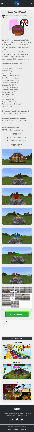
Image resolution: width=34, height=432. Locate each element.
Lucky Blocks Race (17, 342)
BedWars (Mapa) (17, 362)
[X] (12, 419)
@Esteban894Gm (21, 140)
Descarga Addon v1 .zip (18, 314)
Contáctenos (15, 429)
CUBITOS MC (22, 426)
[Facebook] (17, 419)
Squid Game (17, 383)
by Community (11, 15)
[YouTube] (21, 419)
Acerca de (23, 429)
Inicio (9, 429)
